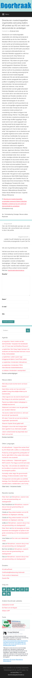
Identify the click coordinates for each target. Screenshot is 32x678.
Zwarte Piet (5, 578)
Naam (4, 299)
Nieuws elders (23, 214)
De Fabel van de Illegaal (9, 608)
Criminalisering (8, 214)
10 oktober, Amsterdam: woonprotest (14, 370)
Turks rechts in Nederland (10, 575)
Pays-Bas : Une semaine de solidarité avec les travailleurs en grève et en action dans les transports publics (15, 468)
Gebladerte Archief (8, 605)
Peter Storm (6, 497)
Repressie (5, 216)
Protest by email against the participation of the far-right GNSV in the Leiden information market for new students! (15, 455)
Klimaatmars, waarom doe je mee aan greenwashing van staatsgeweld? (15, 499)
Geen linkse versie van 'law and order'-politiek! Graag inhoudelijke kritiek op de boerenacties (14, 391)
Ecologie (16, 214)
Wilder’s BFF (6, 611)
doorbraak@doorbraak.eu (16, 270)
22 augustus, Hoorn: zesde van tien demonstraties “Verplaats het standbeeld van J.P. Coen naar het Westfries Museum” (15, 344)
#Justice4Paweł (7, 569)
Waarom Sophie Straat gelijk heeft (12, 423)
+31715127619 (14, 672)
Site (3, 314)
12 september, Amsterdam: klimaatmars (14, 362)
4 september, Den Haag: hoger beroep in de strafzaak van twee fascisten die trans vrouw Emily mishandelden (16, 351)
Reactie (5, 274)
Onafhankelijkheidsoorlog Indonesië (13, 572)
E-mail (4, 306)
